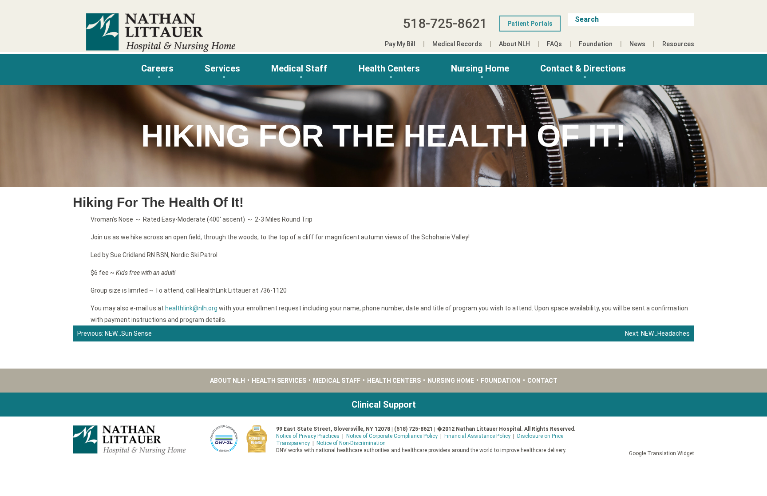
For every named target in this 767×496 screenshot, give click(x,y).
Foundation (596, 44)
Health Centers (389, 68)
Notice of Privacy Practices (308, 436)
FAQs (554, 44)
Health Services (279, 380)
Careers (157, 68)
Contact (542, 380)
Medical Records (457, 44)
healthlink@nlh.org (191, 308)
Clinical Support (384, 404)
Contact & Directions (583, 68)
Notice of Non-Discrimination (351, 443)
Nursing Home (480, 68)
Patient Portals (530, 23)
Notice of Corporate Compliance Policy (392, 436)
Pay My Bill (400, 44)
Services (222, 68)
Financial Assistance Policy (477, 436)
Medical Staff (299, 68)
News (637, 44)
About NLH (514, 44)
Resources (678, 44)
